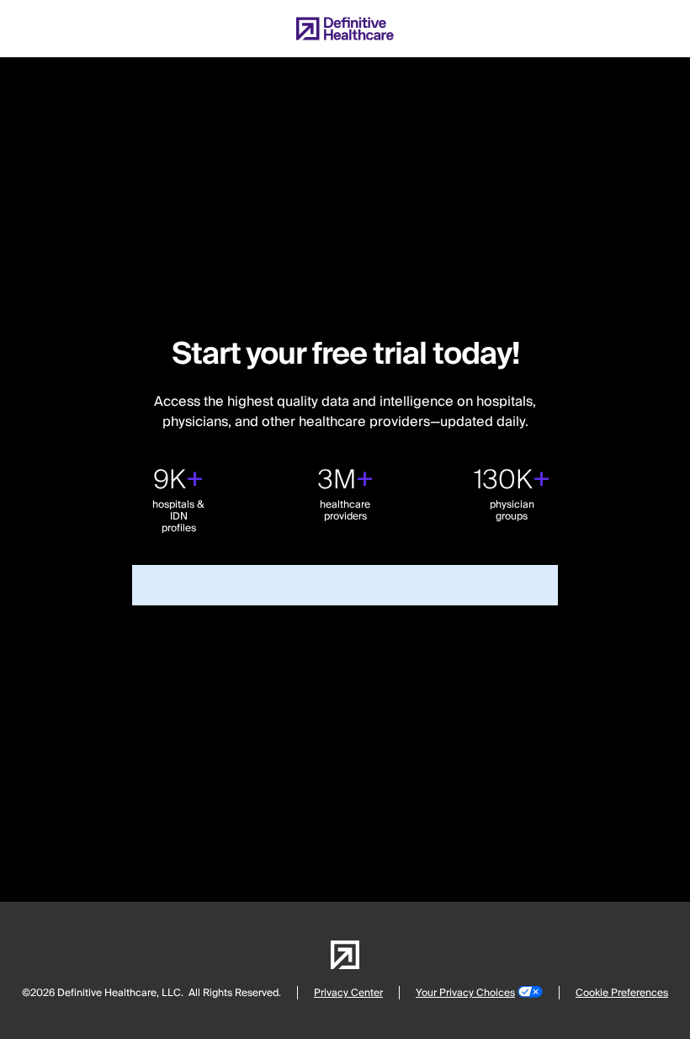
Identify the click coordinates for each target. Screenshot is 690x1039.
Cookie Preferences (622, 993)
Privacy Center (348, 993)
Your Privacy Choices (465, 993)
